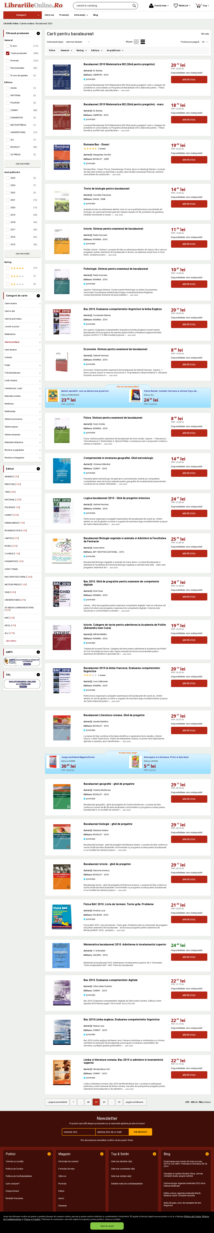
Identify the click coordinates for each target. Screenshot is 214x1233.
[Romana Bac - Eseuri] (61, 169)
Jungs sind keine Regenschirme (77, 757)
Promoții (62, 1183)
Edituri (61, 1191)
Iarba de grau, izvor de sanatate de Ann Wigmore (182, 1204)
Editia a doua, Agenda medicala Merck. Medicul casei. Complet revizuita (182, 1194)
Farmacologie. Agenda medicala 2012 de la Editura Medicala (184, 1184)
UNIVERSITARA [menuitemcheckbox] (24, 132)
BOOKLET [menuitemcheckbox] (24, 147)
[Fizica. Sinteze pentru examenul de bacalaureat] (61, 442)
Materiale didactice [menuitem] (14, 442)
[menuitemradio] (136, 42)
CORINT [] (12, 515)
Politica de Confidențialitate (19, 1176)
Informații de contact (68, 1161)
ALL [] (10, 633)
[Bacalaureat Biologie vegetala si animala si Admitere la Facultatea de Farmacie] (61, 563)
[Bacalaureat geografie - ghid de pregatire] (61, 808)
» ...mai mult (123, 90)
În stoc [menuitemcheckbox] (24, 46)
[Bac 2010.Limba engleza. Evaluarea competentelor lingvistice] (61, 1044)
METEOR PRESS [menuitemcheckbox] (23, 125)
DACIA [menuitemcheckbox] (23, 88)
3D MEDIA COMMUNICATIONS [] (19, 608)
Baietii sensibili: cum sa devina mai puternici (85, 391)
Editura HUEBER (68, 761)
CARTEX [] (12, 538)
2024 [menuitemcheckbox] (23, 185)
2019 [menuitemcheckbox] (24, 215)
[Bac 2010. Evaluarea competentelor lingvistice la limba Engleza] (61, 333)
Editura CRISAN (151, 761)
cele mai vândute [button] (74, 42)
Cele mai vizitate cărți (121, 1176)
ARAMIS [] (12, 476)
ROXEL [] (11, 546)
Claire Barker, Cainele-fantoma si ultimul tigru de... (171, 391)
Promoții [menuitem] (64, 15)
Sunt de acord (107, 1225)
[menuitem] (22, 15)
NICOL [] (10, 625)
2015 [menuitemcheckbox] (24, 244)
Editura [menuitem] (95, 50)
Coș (203, 5)
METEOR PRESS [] (16, 584)
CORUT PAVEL (11, 569)
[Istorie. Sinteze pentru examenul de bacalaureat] (61, 253)
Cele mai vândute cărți (121, 1161)
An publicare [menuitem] (113, 50)
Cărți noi (62, 1176)
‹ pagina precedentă (57, 1102)
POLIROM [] (12, 507)
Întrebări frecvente (14, 1198)
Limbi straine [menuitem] (11, 380)
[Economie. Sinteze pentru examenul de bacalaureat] (61, 374)
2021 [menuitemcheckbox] (24, 200)
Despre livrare (12, 1191)
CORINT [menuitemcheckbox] (24, 110)
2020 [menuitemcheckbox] (24, 207)
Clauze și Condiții (32, 1219)
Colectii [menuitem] (8, 357)
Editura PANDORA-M (70, 395)
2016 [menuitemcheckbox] (24, 237)
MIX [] (10, 617)
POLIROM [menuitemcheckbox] (23, 102)
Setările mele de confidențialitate (127, 1183)
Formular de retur (66, 1168)
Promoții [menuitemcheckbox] (24, 60)
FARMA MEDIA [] (15, 523)
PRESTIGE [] (13, 484)
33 (119, 1102)
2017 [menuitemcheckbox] (24, 229)
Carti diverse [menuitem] (11, 349)
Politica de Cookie (192, 1216)
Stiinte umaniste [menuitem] (12, 434)
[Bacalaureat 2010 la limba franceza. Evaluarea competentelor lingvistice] (61, 692)
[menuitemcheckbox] (23, 268)
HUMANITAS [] (14, 561)
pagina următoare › (135, 1102)
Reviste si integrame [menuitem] (14, 457)
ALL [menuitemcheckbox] (23, 139)
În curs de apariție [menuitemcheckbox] (23, 75)
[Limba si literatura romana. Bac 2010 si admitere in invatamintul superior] (61, 1084)
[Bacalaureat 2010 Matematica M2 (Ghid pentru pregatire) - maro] (61, 129)
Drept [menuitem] (7, 365)
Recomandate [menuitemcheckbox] (24, 68)
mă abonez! (140, 1131)
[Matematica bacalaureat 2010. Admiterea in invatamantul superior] (64, 955)
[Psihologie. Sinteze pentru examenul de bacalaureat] (61, 293)
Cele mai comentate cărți (123, 1168)
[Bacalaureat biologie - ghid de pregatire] (61, 848)
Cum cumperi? (13, 1183)
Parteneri (62, 1205)
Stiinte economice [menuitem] (13, 419)
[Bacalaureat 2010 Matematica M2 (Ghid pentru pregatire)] (61, 89)
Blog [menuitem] (95, 15)
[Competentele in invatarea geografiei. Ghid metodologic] (61, 482)
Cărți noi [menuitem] (49, 15)
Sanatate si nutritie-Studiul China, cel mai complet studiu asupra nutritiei (183, 1174)
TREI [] (10, 492)
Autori (61, 1198)
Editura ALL (149, 395)
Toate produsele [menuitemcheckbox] (24, 53)
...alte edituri (10, 641)
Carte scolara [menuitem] (12, 342)
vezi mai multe (22, 163)
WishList (183, 5)
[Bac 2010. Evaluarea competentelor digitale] (61, 1004)
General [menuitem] (65, 50)
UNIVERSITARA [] (15, 600)
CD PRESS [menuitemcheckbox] (23, 154)
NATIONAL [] (13, 499)
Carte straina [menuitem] (11, 303)
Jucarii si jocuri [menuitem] (12, 326)
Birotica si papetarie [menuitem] (14, 450)
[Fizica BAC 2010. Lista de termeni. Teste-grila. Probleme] (61, 929)
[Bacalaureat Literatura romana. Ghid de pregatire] (61, 739)
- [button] (38, 33)
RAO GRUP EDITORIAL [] (18, 577)
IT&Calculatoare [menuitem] (12, 373)
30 (104, 1102)
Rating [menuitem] (80, 50)
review (102, 148)
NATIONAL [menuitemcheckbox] (23, 95)
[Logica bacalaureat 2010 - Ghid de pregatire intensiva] (61, 522)
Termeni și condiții (14, 1161)
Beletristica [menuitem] (10, 334)
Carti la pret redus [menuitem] (13, 319)
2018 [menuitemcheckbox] (24, 222)
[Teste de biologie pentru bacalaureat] (61, 213)
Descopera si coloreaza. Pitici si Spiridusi (166, 757)
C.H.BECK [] (12, 553)
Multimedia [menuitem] (10, 411)
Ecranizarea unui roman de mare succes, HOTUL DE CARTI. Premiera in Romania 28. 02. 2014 (186, 1163)
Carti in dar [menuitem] (10, 311)
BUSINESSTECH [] (16, 530)
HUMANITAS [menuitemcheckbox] (23, 117)
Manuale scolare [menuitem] (13, 396)
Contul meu (160, 5)
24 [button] (203, 42)
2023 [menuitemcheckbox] (23, 192)
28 (88, 1102)
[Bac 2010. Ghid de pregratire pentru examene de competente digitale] (61, 606)
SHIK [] (10, 592)
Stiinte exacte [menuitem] (11, 426)
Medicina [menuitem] (9, 403)
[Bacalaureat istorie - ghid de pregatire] (61, 888)
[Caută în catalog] (134, 5)
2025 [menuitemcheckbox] (23, 178)
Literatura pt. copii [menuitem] (13, 388)
